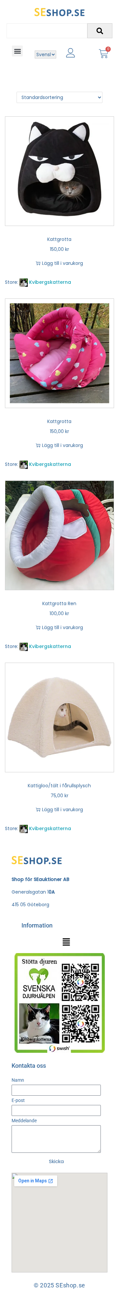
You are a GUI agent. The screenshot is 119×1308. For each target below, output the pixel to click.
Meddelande (24, 1120)
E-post (18, 1100)
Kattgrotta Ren (59, 603)
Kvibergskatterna (50, 282)
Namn (18, 1080)
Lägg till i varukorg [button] (62, 263)
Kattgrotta (59, 239)
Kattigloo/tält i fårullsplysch (59, 785)
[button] (17, 51)
